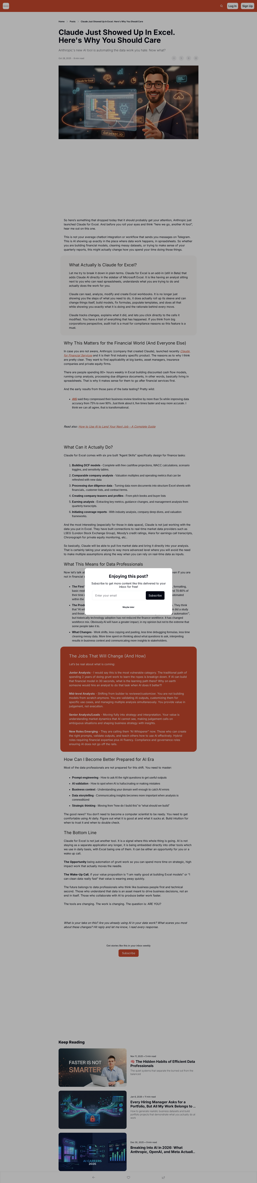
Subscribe (155, 595)
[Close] (166, 573)
